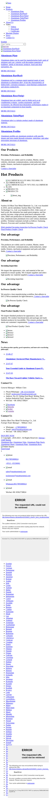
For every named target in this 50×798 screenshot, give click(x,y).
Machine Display (12, 33)
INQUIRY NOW (7, 436)
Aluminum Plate (21, 444)
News (8, 35)
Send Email (5, 449)
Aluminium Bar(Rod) (19, 14)
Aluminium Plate (17, 11)
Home (8, 7)
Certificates (15, 31)
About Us (9, 22)
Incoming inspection (20, 227)
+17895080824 (21, 427)
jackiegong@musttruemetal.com (24, 394)
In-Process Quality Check (38, 227)
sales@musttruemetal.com (22, 429)
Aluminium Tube (19, 442)
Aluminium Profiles (18, 20)
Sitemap (41, 438)
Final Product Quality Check (12, 229)
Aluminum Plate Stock (36, 442)
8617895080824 (12, 459)
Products (9, 9)
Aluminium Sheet (7, 444)
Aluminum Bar (6, 442)
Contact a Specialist (8, 169)
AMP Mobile (6, 440)
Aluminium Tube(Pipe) (19, 18)
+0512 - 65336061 (13, 463)
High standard (6, 227)
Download (15, 29)
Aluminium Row (35, 444)
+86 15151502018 (27, 392)
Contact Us (10, 38)
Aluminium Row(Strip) (20, 16)
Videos (13, 27)
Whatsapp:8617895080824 (16, 484)
